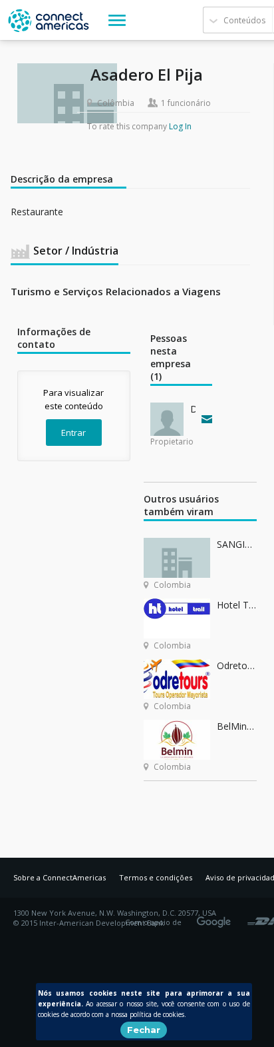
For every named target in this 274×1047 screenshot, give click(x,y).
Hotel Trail (237, 604)
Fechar (143, 1029)
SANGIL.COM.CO (237, 544)
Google (216, 918)
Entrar (73, 433)
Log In (180, 126)
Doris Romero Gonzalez (193, 409)
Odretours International (237, 665)
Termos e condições (155, 877)
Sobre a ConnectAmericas (59, 877)
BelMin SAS (237, 726)
